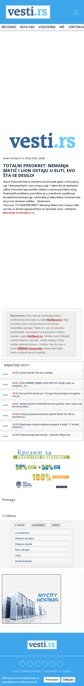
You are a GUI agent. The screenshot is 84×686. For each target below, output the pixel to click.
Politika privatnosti (31, 671)
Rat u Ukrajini (22, 549)
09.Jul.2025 (31, 158)
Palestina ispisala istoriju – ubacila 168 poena (45, 434)
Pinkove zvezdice (24, 538)
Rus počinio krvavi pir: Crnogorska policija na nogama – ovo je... (47, 395)
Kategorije (38, 525)
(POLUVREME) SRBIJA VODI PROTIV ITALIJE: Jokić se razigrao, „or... (43, 384)
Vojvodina (47, 27)
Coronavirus (22, 532)
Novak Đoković (23, 561)
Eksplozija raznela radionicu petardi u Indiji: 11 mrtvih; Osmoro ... (45, 426)
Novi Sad (27, 27)
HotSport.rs (17, 158)
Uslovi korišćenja (52, 671)
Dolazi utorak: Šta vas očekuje (36, 372)
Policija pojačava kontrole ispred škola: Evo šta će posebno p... (43, 415)
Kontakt (67, 671)
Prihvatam (52, 679)
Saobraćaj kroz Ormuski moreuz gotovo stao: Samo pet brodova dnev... (47, 405)
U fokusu (20, 525)
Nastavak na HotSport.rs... (20, 212)
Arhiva (55, 525)
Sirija (18, 555)
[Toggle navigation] (75, 12)
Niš (62, 27)
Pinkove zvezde (23, 544)
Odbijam (68, 679)
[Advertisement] (42, 78)
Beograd (9, 27)
